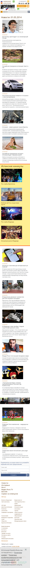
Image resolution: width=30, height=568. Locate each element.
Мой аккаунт (4, 540)
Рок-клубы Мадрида (7, 222)
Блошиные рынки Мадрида (9, 241)
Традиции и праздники (7, 512)
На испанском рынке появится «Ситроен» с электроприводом (15, 96)
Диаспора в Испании (6, 507)
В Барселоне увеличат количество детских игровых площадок (13, 297)
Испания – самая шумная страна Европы (15, 127)
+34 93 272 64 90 (7, 3)
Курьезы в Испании (6, 522)
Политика (3, 509)
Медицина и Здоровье (7, 517)
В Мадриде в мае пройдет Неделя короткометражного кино (13, 327)
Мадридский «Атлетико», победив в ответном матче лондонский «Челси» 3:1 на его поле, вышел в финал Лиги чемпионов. (15, 429)
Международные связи (20, 521)
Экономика (17, 509)
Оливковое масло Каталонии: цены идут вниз (15, 451)
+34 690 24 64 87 (7, 1)
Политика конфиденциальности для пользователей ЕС (11, 557)
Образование (18, 516)
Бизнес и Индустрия (6, 500)
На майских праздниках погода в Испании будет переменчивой (12, 154)
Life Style (3, 505)
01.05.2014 (4, 35)
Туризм (16, 510)
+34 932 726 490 (15, 546)
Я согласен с (11, 472)
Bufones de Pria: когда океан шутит (10, 203)
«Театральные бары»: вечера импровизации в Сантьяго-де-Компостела (12, 384)
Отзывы (3, 537)
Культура (16, 517)
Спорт (3, 519)
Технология (4, 510)
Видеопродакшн (5, 526)
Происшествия (18, 519)
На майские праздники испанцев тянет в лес (15, 66)
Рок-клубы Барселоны (8, 184)
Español (28, 1)
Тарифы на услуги (5, 533)
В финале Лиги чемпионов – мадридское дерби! (15, 425)
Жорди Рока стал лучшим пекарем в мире (15, 356)
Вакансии (3, 531)
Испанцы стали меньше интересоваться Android (15, 266)
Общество (4, 521)
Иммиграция (17, 505)
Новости (5, 11)
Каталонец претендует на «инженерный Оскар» (15, 37)
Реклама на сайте (6, 535)
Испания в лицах (18, 507)
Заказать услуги (24, 8)
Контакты (3, 530)
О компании (22, 1)
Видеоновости (18, 500)
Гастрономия (4, 516)
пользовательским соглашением (14, 472)
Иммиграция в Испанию (7, 538)
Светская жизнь (5, 501)
